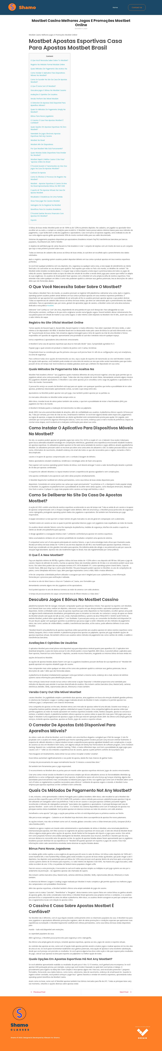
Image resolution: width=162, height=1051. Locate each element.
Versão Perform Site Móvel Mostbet (44, 98)
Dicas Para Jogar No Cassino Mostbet (45, 201)
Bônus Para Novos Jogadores (42, 116)
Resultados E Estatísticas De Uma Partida (46, 197)
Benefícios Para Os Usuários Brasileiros (46, 209)
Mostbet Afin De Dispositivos (42, 144)
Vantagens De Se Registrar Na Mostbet (46, 205)
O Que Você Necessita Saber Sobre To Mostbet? (49, 60)
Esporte (34, 220)
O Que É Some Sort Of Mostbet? (43, 86)
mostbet (50, 305)
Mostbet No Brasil (38, 140)
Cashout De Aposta (38, 173)
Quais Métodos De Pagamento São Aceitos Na (49, 69)
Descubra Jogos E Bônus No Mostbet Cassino (48, 90)
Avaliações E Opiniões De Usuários (44, 94)
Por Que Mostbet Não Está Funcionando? (47, 148)
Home (115, 7)
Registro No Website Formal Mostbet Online (48, 64)
